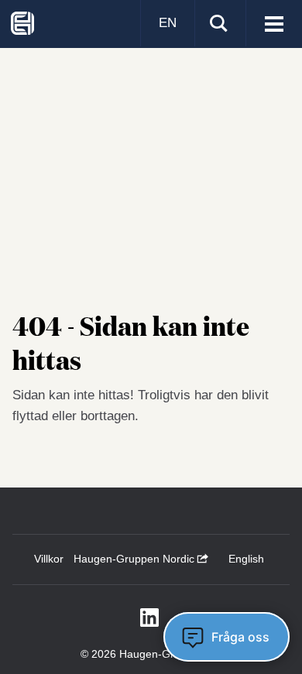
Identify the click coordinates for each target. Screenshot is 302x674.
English (246, 559)
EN (168, 22)
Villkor (48, 559)
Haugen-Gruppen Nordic (135, 559)
